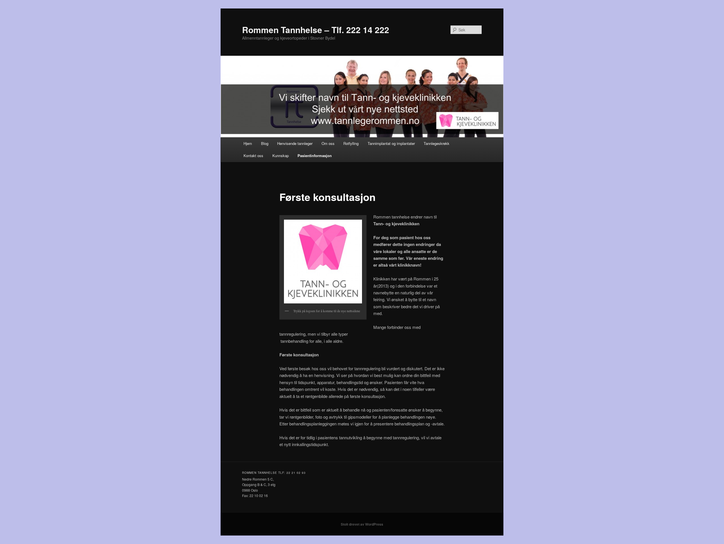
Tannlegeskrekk (436, 143)
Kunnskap (280, 155)
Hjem (248, 143)
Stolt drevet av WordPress (362, 524)
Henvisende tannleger (295, 143)
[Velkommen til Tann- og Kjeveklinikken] (323, 261)
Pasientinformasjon (315, 155)
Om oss (328, 143)
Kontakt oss (253, 155)
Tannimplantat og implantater (391, 143)
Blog (264, 143)
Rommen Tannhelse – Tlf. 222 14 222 (315, 29)
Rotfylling (351, 143)
